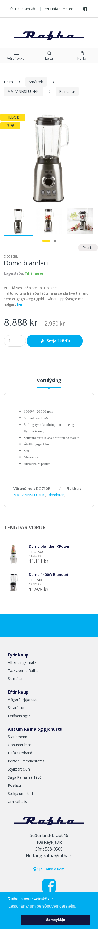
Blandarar (67, 91)
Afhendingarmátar (23, 662)
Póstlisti (14, 785)
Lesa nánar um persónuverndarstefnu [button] (42, 906)
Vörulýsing (49, 380)
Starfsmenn (17, 736)
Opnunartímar (19, 744)
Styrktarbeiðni (19, 769)
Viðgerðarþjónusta (23, 699)
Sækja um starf (20, 793)
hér (19, 304)
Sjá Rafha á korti (50, 868)
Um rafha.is (17, 801)
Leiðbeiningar (19, 715)
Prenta (88, 247)
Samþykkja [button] (55, 919)
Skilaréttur (16, 707)
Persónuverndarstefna (26, 760)
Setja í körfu (58, 340)
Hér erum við (25, 8)
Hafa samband (62, 8)
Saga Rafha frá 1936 (25, 777)
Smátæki (36, 81)
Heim (8, 81)
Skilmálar (15, 678)
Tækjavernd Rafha (23, 670)
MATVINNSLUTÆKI (23, 91)
